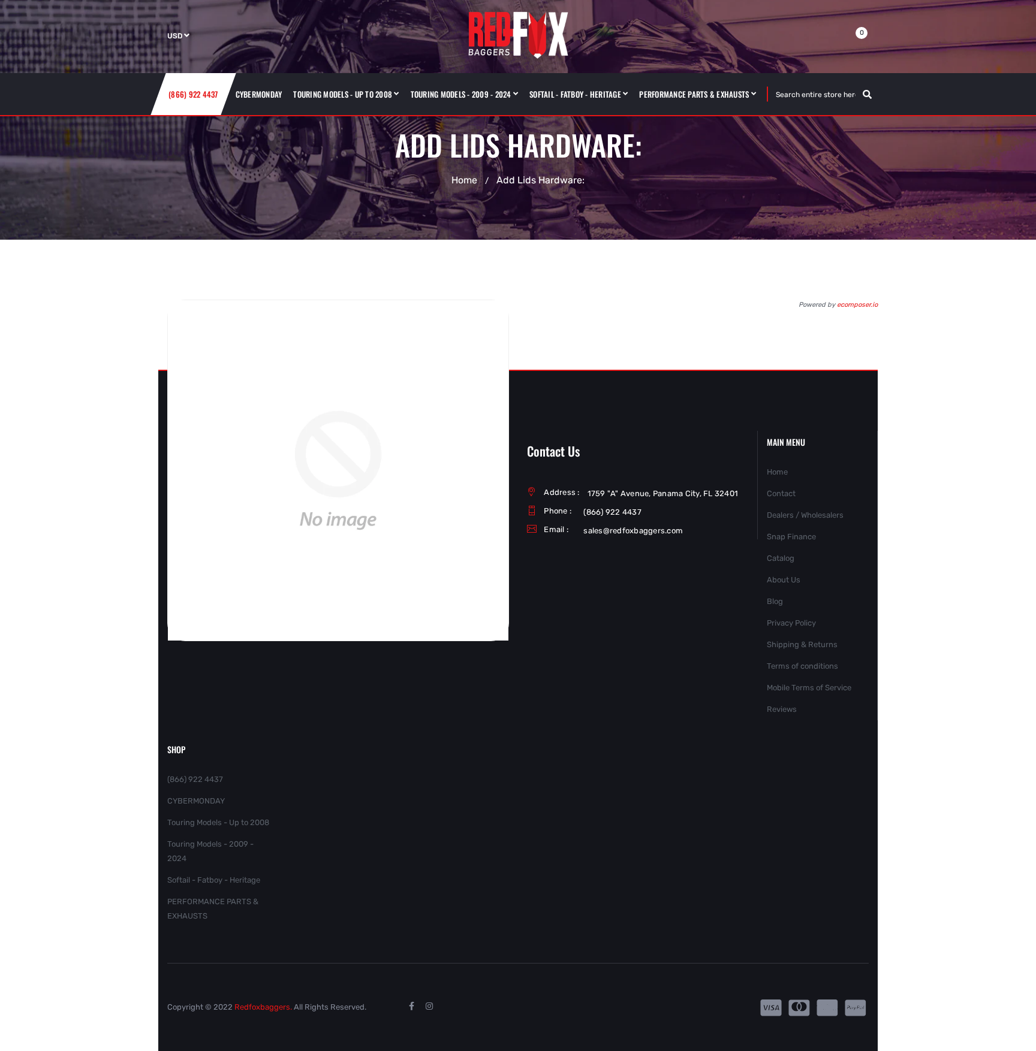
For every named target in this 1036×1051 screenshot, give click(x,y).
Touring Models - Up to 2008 (218, 822)
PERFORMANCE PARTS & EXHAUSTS (212, 908)
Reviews (782, 709)
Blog (775, 601)
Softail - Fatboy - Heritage (213, 879)
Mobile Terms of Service (809, 687)
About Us (783, 579)
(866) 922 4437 (195, 779)
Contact (781, 493)
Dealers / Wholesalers (805, 515)
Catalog (780, 558)
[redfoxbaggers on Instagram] (429, 1006)
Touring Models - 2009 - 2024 (210, 851)
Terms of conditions (802, 666)
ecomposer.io (857, 305)
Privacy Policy (791, 622)
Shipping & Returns (802, 644)
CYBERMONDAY (196, 800)
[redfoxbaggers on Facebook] (411, 1006)
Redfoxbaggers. (263, 1006)
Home (464, 180)
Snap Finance (791, 536)
